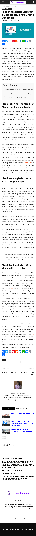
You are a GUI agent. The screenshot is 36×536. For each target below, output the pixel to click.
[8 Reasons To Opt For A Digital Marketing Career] (6, 431)
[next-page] (5, 437)
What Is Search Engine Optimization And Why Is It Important (22, 423)
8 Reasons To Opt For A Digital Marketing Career (21, 430)
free (11, 288)
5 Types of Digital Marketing (22, 413)
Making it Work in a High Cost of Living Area (27, 372)
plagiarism (27, 163)
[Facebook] (11, 518)
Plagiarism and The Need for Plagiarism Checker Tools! (18, 91)
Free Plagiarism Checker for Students (11, 361)
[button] (3, 2)
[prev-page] (3, 437)
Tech (22, 525)
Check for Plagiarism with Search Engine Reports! (18, 95)
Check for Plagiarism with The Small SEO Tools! (17, 98)
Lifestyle (16, 525)
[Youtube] (24, 518)
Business (9, 525)
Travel (27, 525)
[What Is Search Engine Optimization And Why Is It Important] (6, 423)
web (33, 334)
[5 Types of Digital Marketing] (6, 415)
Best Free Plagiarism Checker (13, 359)
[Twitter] (15, 518)
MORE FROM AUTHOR (22, 408)
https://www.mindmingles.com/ (18, 393)
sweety (5, 20)
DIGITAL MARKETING (11, 6)
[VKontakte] (20, 518)
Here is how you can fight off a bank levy (9, 371)
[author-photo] (18, 388)
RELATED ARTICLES (8, 408)
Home (3, 6)
